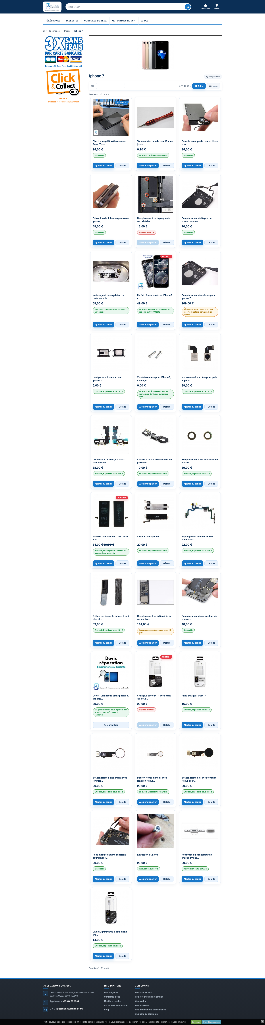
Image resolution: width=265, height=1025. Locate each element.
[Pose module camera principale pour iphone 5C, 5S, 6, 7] (111, 831)
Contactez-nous (112, 996)
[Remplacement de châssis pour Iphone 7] (200, 271)
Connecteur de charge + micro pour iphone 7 (109, 461)
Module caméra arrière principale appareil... (199, 379)
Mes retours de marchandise (149, 996)
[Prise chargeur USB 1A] (200, 672)
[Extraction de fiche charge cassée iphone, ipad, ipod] (111, 194)
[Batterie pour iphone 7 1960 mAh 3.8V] (111, 512)
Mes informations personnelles (150, 1009)
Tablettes (72, 20)
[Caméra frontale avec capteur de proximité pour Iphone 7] (155, 435)
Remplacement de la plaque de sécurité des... (153, 220)
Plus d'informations (211, 1022)
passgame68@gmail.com (70, 1008)
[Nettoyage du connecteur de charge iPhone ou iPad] (200, 831)
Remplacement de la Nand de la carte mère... (154, 617)
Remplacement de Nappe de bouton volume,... (196, 220)
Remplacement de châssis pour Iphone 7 (198, 297)
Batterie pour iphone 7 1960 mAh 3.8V (110, 538)
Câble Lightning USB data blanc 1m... (110, 933)
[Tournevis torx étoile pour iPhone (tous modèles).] (155, 117)
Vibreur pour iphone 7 (149, 536)
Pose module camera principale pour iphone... (109, 856)
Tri (92, 86)
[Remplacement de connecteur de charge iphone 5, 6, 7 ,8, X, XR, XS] (200, 592)
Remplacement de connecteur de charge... (199, 617)
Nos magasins (111, 992)
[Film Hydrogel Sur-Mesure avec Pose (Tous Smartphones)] (111, 117)
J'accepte (196, 1022)
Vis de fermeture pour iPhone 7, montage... (154, 379)
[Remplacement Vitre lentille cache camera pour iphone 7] (200, 435)
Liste (215, 86)
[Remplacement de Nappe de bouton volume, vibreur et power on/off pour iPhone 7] (200, 194)
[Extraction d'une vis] (155, 831)
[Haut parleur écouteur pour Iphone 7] (111, 353)
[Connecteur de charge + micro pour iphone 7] (111, 435)
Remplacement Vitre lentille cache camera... (200, 461)
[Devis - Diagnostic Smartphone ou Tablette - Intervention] (111, 672)
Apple (144, 20)
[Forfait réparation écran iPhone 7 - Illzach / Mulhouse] (155, 271)
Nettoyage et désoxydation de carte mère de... (108, 297)
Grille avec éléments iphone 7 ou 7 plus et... (111, 617)
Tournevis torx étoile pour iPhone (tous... (155, 143)
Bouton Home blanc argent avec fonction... (110, 779)
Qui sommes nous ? (124, 20)
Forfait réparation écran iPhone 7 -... (154, 297)
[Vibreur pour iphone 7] (155, 512)
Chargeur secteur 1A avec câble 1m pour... (154, 697)
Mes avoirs (140, 1001)
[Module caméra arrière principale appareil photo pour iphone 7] (200, 353)
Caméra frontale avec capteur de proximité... (154, 461)
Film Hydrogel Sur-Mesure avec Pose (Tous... (109, 143)
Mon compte (142, 986)
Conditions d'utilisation (115, 1005)
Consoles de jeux (95, 20)
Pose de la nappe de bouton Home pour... (200, 143)
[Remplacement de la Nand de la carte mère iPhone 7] (155, 592)
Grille (200, 86)
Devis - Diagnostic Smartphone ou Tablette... (111, 697)
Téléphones (53, 20)
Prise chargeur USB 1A (194, 695)
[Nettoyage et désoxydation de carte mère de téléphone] (111, 271)
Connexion (205, 8)
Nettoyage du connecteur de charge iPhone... (197, 856)
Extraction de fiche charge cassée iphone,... (111, 220)
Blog (106, 1009)
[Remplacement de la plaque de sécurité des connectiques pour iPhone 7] (155, 194)
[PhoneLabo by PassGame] (52, 7)
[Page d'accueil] (44, 31)
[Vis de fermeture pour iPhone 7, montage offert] (155, 353)
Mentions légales (112, 1001)
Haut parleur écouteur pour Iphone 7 (107, 379)
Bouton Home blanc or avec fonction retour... (152, 779)
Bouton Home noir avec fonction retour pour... (199, 779)
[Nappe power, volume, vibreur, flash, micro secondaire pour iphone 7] (200, 512)
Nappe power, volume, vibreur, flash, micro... (198, 538)
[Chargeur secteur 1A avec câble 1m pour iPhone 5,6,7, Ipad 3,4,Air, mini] (155, 672)
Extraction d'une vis (147, 854)
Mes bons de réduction (146, 1013)
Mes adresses (142, 1005)
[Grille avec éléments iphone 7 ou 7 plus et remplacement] (111, 592)
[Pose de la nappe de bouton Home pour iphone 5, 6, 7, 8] (200, 117)
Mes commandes (143, 992)
